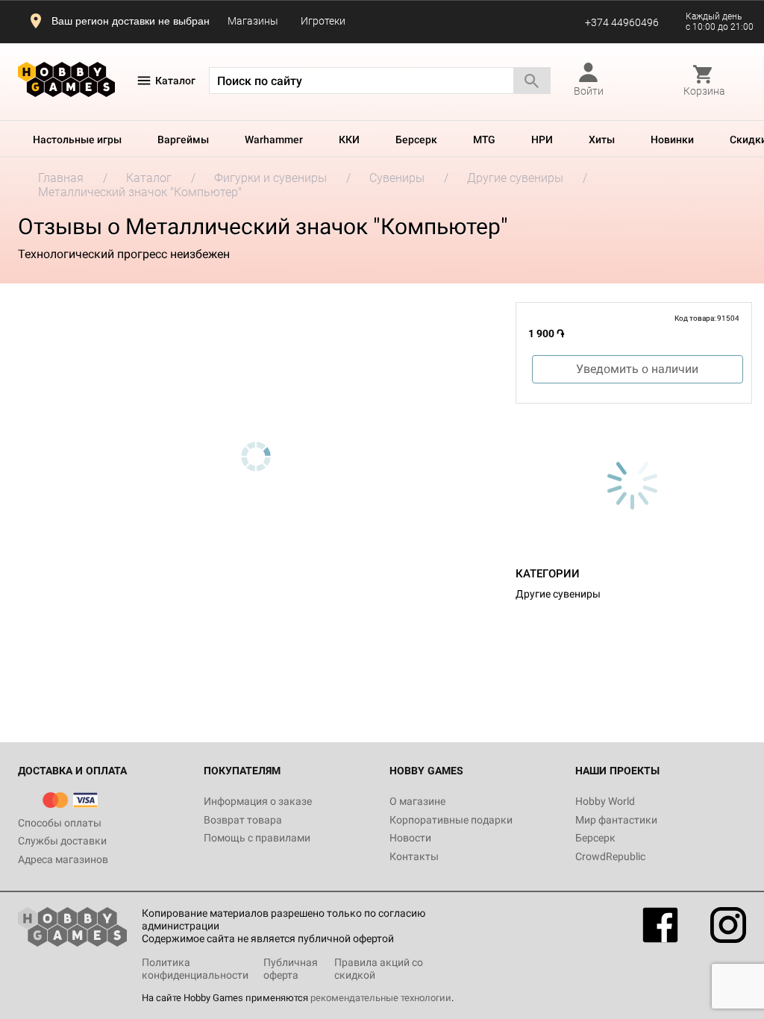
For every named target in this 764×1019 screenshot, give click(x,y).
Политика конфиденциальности (195, 968)
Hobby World (605, 801)
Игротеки (323, 21)
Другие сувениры (558, 594)
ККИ (349, 139)
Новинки (672, 139)
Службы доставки (62, 841)
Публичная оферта (290, 968)
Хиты (602, 139)
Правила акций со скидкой (378, 968)
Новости (410, 838)
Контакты (414, 856)
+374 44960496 (622, 22)
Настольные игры (77, 139)
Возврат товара (243, 820)
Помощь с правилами (257, 838)
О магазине (417, 801)
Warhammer (274, 139)
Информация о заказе (258, 801)
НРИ (542, 139)
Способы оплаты (59, 823)
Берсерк (416, 139)
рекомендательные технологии (380, 997)
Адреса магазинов (63, 859)
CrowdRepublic (610, 856)
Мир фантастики (616, 820)
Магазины (253, 21)
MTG (484, 139)
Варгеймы (183, 139)
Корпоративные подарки (451, 820)
